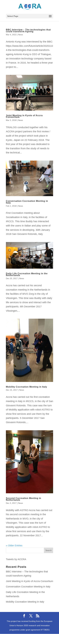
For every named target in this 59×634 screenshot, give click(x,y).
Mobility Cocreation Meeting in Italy (26, 387)
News (20, 34)
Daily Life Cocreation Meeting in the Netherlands (27, 274)
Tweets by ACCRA (16, 559)
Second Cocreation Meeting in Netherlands (23, 499)
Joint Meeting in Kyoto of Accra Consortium (24, 116)
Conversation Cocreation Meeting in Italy (27, 202)
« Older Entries (14, 545)
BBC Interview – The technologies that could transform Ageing (28, 31)
